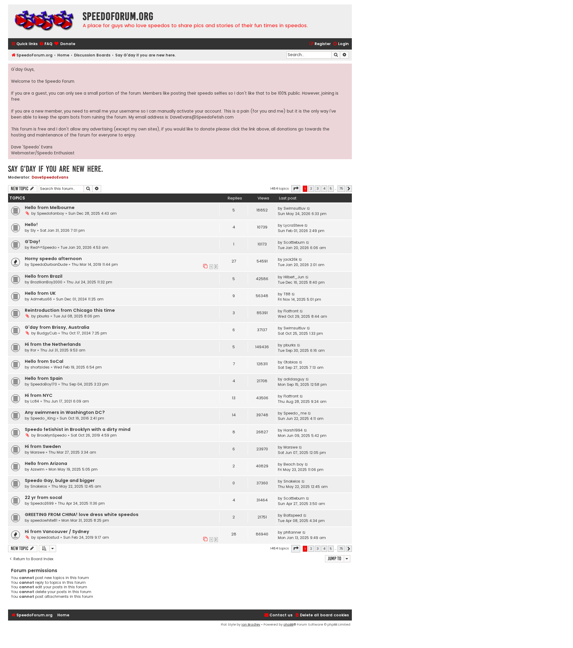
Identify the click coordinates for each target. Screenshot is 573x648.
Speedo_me (295, 413)
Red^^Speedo (43, 247)
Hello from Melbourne (50, 208)
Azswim (37, 469)
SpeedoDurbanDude (48, 264)
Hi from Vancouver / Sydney (57, 532)
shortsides (40, 367)
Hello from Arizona (46, 463)
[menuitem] (45, 44)
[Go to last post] (309, 208)
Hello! (31, 225)
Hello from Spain (44, 378)
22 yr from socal (43, 497)
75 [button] (341, 188)
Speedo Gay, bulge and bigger (60, 480)
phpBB (288, 624)
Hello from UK (40, 293)
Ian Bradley (250, 624)
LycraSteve (293, 225)
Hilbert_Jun (294, 277)
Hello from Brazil (43, 276)
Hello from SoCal (44, 361)
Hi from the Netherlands (53, 344)
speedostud (48, 537)
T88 (287, 294)
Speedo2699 (42, 503)
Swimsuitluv (295, 208)
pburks (43, 316)
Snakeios (38, 486)
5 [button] (331, 188)
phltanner (292, 532)
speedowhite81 (43, 520)
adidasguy (294, 379)
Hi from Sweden (43, 446)
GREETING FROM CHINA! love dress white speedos (81, 515)
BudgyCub (47, 333)
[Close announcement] (347, 68)
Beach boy (294, 464)
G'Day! (32, 242)
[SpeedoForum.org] (44, 21)
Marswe (37, 452)
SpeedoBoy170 (43, 384)
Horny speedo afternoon (53, 259)
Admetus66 (41, 299)
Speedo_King (43, 418)
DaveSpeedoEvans (50, 177)
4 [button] (324, 188)
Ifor (33, 350)
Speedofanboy (50, 213)
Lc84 (34, 401)
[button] (295, 188)
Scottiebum (294, 242)
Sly (33, 230)
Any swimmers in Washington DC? (65, 412)
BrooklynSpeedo (52, 435)
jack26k (291, 259)
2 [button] (311, 188)
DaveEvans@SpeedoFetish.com (202, 117)
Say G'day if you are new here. (55, 168)
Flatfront (291, 311)
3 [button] (318, 188)
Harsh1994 (293, 430)
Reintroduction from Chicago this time (70, 310)
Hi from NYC (39, 395)
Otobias (291, 362)
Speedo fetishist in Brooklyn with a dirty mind (77, 429)
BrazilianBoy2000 (46, 282)
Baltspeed (293, 515)
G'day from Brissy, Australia (57, 327)
